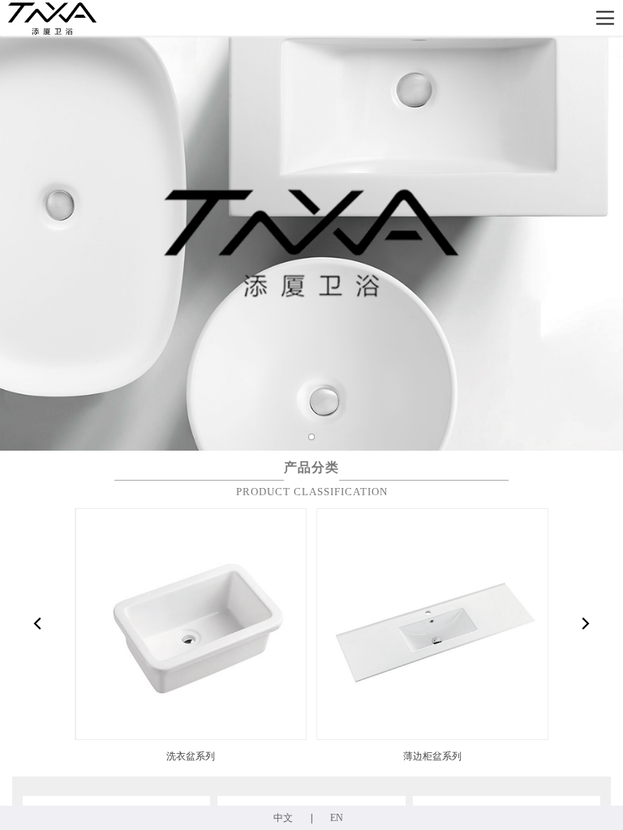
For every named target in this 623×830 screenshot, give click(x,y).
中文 (283, 818)
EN (336, 818)
